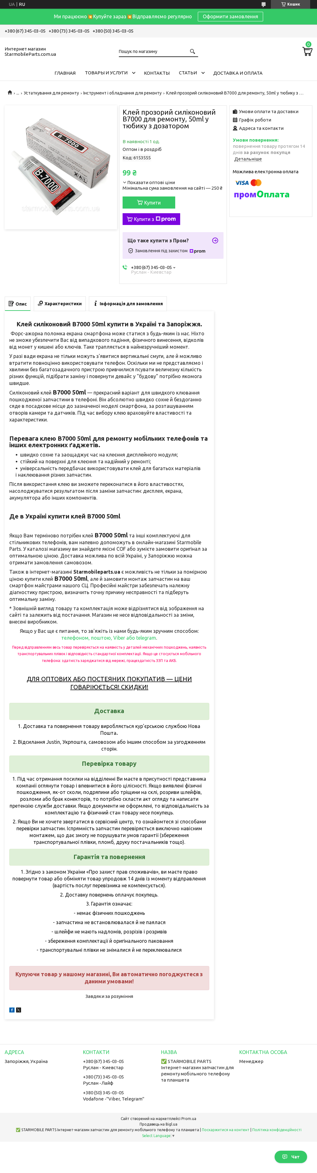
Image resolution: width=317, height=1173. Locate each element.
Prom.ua (188, 1119)
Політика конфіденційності (277, 1130)
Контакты (157, 73)
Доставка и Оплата (238, 73)
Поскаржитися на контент (226, 1130)
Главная (65, 73)
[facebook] (12, 1010)
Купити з (144, 219)
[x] (18, 1010)
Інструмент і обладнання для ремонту (122, 92)
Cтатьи (188, 72)
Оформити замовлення (230, 16)
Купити (152, 202)
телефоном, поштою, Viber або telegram (108, 638)
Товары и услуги (106, 72)
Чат (295, 1156)
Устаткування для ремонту (51, 92)
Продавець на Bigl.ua (158, 1124)
